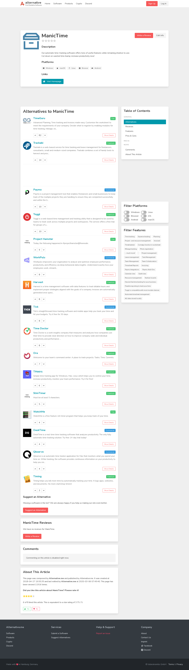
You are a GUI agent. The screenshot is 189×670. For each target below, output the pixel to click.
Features (129, 131)
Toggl (36, 214)
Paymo (37, 189)
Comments (130, 149)
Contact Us (146, 637)
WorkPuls (39, 257)
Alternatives (130, 121)
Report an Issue (103, 633)
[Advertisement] (94, 19)
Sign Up (151, 3)
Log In (163, 3)
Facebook (147, 645)
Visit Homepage (54, 81)
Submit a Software (59, 633)
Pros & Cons (130, 135)
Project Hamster (43, 239)
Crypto (79, 3)
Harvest (38, 282)
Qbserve (38, 451)
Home (47, 3)
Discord (88, 3)
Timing (37, 476)
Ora (35, 353)
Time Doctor (40, 328)
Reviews (129, 126)
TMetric (38, 371)
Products (69, 3)
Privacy (179, 664)
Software (57, 3)
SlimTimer (39, 393)
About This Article (133, 154)
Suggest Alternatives (60, 637)
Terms (171, 664)
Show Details (109, 135)
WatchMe (39, 411)
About (144, 633)
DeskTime (39, 430)
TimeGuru (39, 118)
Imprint (144, 641)
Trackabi (38, 143)
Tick (35, 307)
